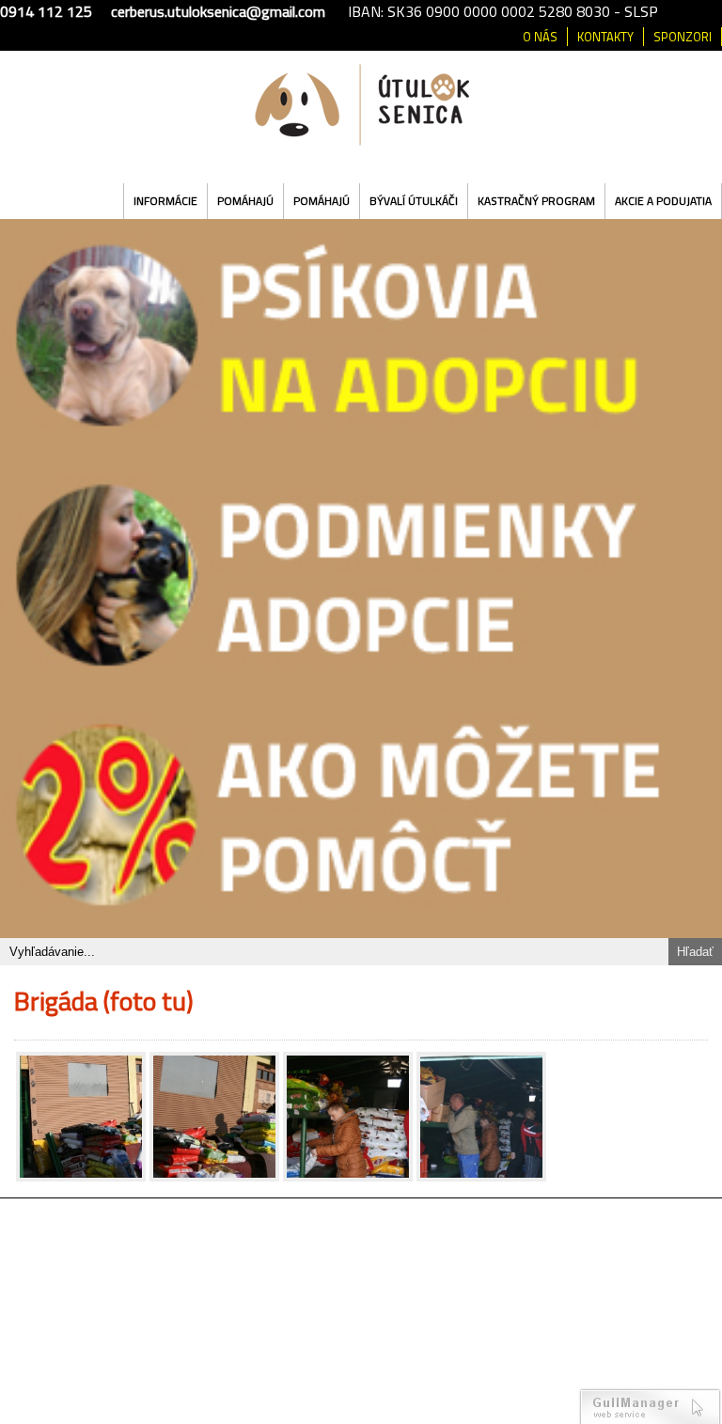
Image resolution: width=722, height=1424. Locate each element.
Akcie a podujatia (663, 201)
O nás (540, 36)
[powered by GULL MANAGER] (650, 1405)
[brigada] (81, 1116)
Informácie (165, 201)
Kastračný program (536, 201)
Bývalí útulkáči (413, 201)
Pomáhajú (245, 201)
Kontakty (605, 36)
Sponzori (682, 36)
